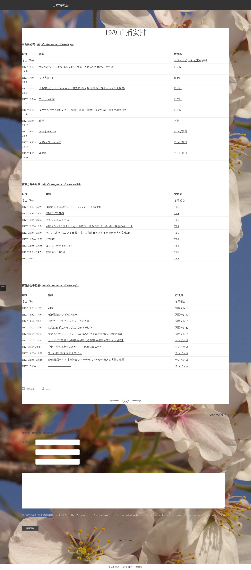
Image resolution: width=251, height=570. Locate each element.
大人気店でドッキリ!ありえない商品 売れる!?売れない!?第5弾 (76, 67)
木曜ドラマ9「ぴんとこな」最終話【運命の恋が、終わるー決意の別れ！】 (89, 226)
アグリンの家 (47, 99)
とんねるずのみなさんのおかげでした (70, 327)
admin (48, 388)
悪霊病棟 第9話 (55, 252)
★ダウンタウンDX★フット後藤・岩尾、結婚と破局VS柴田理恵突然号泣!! (82, 110)
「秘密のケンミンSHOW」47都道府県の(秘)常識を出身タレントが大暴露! (82, 88)
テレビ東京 (194, 60)
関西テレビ (181, 308)
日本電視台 (60, 5)
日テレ (178, 67)
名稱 (25, 442)
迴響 (24, 471)
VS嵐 (50, 308)
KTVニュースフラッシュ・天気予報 (69, 321)
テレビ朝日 (180, 131)
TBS (176, 207)
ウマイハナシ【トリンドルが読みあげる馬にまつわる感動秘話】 (85, 334)
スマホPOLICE (47, 131)
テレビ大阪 (181, 340)
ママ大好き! (46, 77)
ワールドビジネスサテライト (65, 353)
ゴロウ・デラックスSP (59, 245)
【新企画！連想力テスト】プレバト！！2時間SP (74, 207)
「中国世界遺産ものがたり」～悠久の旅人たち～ (76, 346)
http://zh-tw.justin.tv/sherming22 (60, 285)
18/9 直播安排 (31, 414)
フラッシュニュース (57, 219)
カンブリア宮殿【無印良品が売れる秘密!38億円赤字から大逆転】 (86, 340)
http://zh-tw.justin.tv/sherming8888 (61, 184)
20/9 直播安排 (219, 414)
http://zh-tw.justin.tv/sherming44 (55, 44)
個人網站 (27, 461)
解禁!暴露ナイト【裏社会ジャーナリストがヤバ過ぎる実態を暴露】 (87, 359)
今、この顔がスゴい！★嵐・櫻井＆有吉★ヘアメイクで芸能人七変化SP (88, 232)
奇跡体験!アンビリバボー (62, 314)
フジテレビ (180, 60)
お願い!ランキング (50, 142)
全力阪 (43, 153)
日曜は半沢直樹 (55, 213)
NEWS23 (50, 239)
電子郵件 (28, 452)
